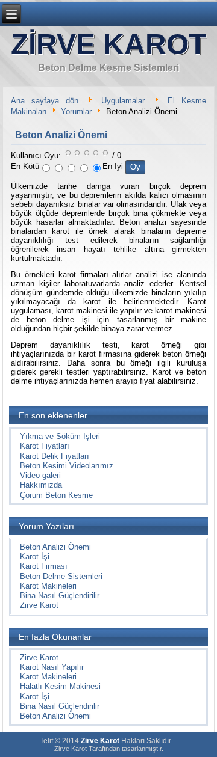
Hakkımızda (41, 484)
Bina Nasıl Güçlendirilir (59, 595)
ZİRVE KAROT (108, 44)
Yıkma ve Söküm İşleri (60, 436)
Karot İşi (34, 556)
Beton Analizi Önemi (61, 135)
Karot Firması (44, 566)
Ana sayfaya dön (45, 100)
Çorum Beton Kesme (56, 495)
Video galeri (40, 475)
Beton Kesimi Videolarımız (66, 465)
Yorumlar (76, 112)
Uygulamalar (123, 100)
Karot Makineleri (48, 585)
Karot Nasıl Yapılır (52, 667)
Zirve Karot (39, 605)
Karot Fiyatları (44, 445)
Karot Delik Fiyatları (54, 456)
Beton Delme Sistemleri (61, 576)
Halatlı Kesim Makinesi (60, 686)
